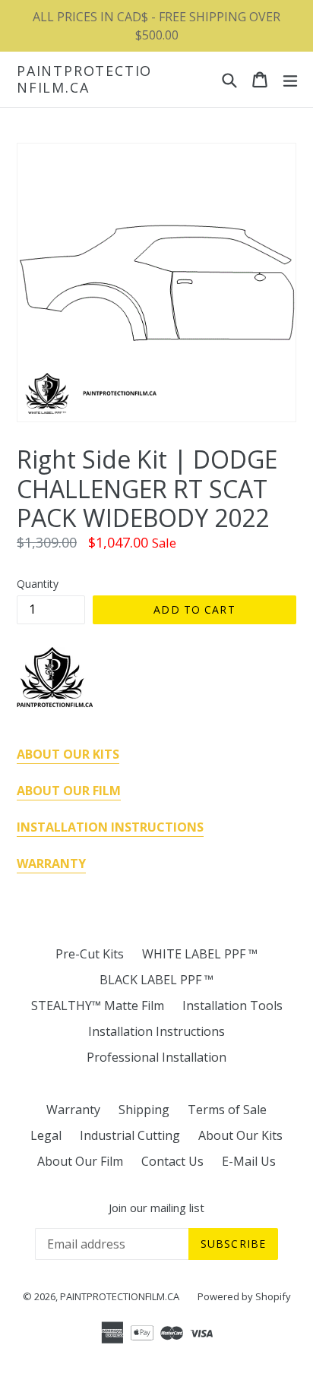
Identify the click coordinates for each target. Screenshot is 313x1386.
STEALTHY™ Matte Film (97, 1005)
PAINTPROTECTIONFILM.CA (84, 79)
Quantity (37, 583)
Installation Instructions (156, 1031)
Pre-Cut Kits (89, 954)
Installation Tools (232, 1005)
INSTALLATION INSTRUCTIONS (110, 827)
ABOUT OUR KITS (68, 754)
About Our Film (80, 1161)
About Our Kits (240, 1135)
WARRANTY (51, 863)
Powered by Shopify (244, 1296)
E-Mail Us (249, 1161)
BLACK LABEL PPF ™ (156, 979)
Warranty (73, 1109)
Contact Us (172, 1161)
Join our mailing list (156, 1207)
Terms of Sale (227, 1109)
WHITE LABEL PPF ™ (200, 954)
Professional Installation (156, 1057)
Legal (46, 1135)
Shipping (144, 1109)
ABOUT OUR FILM (69, 790)
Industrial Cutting (130, 1135)
